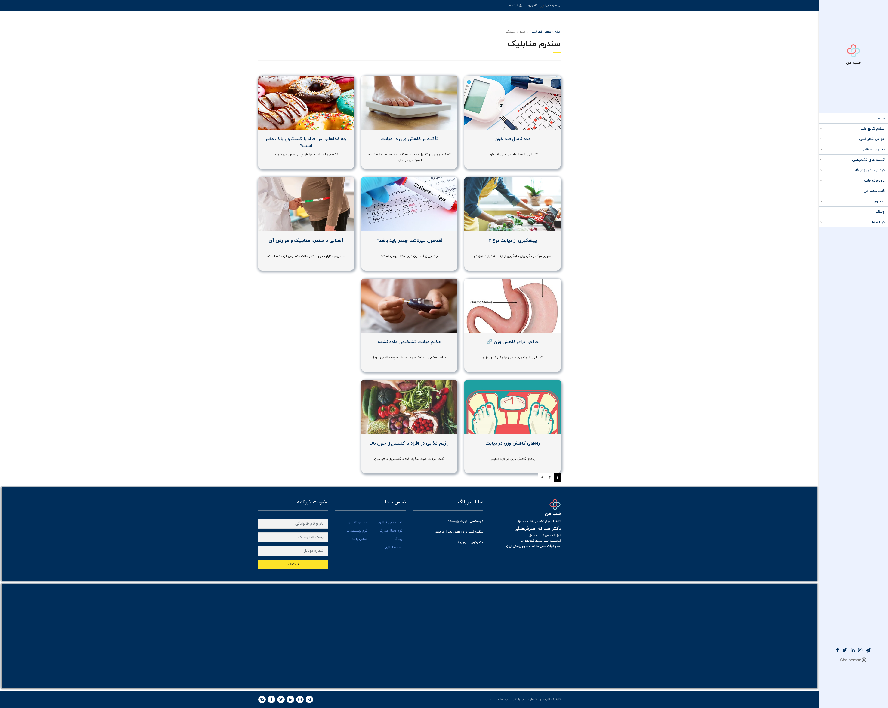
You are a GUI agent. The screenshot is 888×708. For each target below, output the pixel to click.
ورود (530, 5)
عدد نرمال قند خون (512, 139)
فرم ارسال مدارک (391, 531)
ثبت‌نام (514, 5)
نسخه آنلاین (393, 547)
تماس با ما (359, 539)
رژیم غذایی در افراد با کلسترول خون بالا (409, 443)
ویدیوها (879, 201)
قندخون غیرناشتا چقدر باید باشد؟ (409, 240)
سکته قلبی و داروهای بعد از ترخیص (458, 531)
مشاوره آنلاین (357, 522)
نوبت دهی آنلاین (390, 522)
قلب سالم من (874, 191)
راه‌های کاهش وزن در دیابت (512, 443)
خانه (881, 118)
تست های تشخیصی (868, 159)
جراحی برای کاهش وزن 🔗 (513, 342)
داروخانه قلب (874, 180)
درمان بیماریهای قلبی (868, 170)
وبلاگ (880, 211)
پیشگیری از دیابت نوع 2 (512, 240)
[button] (550, 5)
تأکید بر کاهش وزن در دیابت (409, 139)
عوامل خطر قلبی (872, 139)
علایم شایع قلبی (872, 128)
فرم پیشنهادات (356, 531)
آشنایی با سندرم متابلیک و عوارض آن (306, 240)
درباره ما (878, 222)
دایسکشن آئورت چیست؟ (465, 521)
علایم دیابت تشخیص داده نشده (409, 342)
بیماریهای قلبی (873, 149)
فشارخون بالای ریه (470, 542)
